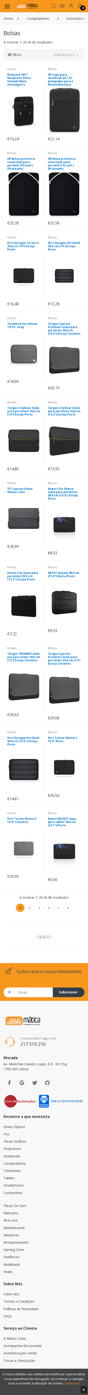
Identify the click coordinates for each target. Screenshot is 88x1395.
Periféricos (11, 1257)
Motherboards (14, 1228)
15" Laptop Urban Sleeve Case (20, 490)
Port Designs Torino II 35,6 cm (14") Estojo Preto (23, 246)
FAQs (7, 1316)
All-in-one (11, 1220)
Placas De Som (15, 1205)
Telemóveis (12, 1170)
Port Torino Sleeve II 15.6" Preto (62, 739)
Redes (8, 1272)
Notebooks (12, 1156)
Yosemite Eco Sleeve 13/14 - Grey (22, 325)
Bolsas (11, 69)
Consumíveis (13, 1193)
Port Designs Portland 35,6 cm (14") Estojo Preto (64, 246)
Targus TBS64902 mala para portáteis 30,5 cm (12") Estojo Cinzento (23, 657)
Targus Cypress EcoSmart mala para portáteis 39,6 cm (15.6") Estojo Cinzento (64, 329)
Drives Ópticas (14, 1127)
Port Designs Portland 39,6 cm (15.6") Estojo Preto (23, 741)
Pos (6, 1134)
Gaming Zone (14, 1249)
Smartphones (13, 1185)
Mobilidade (12, 1264)
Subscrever (68, 992)
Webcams (11, 1213)
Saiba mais (72, 1383)
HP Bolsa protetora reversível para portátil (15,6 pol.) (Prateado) (21, 164)
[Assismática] (27, 6)
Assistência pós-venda (20, 1353)
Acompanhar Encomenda (22, 1346)
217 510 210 (33, 1044)
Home (8, 18)
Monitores (11, 1235)
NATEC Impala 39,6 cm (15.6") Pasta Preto (63, 574)
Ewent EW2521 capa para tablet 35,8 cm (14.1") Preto (62, 822)
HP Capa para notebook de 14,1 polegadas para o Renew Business (60, 79)
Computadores (38, 18)
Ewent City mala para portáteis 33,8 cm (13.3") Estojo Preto (22, 576)
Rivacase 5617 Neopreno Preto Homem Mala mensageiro (19, 79)
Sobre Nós (11, 1294)
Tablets (9, 1178)
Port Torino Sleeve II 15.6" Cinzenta (22, 820)
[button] (53, 5)
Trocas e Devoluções (19, 1360)
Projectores (12, 1148)
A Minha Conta (15, 1338)
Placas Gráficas (15, 1141)
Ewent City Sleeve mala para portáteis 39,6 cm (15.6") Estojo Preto (63, 494)
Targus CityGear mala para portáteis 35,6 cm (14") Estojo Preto (23, 411)
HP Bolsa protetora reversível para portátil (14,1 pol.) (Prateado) (62, 164)
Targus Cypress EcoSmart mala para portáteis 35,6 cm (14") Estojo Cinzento (64, 659)
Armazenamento (16, 1242)
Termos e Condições (19, 1301)
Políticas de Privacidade (21, 1309)
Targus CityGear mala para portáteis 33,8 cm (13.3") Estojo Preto (64, 411)
